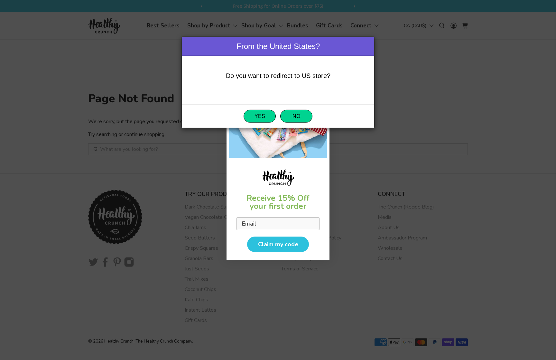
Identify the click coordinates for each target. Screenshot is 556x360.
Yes (260, 116)
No (296, 116)
